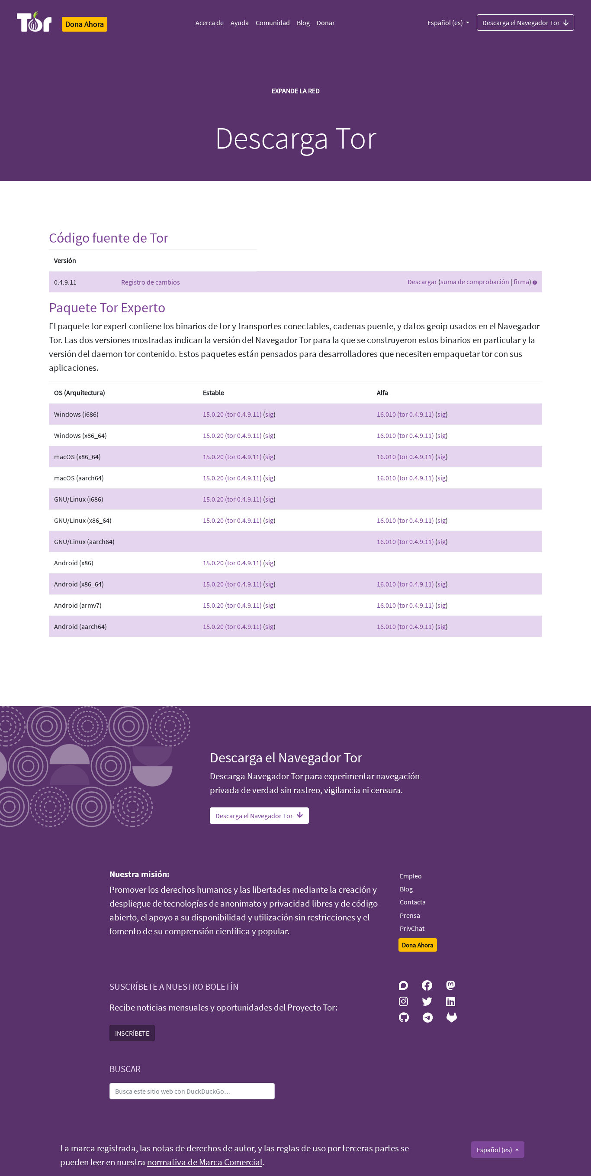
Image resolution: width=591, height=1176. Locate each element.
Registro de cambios (150, 282)
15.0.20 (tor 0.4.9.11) (232, 414)
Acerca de (210, 22)
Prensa (410, 915)
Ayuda (240, 22)
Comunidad (273, 22)
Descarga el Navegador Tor (521, 22)
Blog (303, 22)
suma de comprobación (474, 281)
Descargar (422, 281)
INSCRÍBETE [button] (132, 1033)
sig (269, 414)
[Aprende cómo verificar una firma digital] (535, 281)
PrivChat (412, 928)
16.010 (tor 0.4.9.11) (405, 414)
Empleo (411, 875)
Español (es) (445, 22)
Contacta (413, 901)
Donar (326, 22)
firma (521, 281)
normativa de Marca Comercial (204, 1162)
